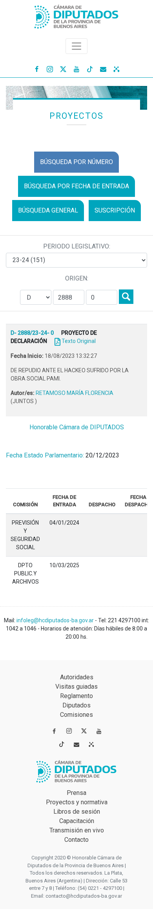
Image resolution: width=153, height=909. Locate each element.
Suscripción (115, 210)
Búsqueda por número (76, 162)
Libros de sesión (76, 811)
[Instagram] (50, 69)
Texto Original (79, 341)
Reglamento (76, 696)
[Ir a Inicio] (76, 15)
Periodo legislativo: (76, 246)
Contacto (76, 839)
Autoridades (76, 677)
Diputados (76, 705)
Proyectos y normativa (76, 802)
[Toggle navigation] (76, 46)
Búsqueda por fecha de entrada (76, 186)
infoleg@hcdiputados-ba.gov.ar (55, 620)
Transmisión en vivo (76, 830)
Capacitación (76, 821)
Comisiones (76, 714)
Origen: (76, 278)
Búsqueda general (48, 210)
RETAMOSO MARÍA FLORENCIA (74, 393)
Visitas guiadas (76, 686)
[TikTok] (90, 69)
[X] (63, 69)
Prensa (76, 792)
